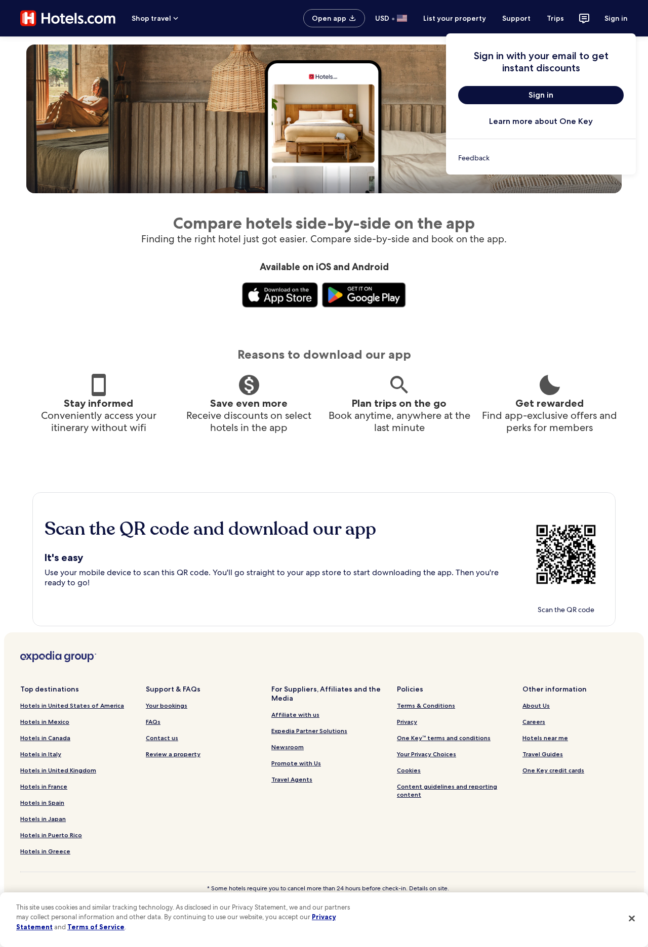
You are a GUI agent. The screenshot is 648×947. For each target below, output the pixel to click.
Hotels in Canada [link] (45, 738)
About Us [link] (536, 705)
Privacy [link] (407, 721)
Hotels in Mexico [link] (44, 721)
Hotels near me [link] (545, 738)
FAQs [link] (153, 721)
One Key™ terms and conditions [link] (444, 738)
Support (516, 18)
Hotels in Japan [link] (43, 819)
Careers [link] (533, 721)
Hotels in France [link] (43, 786)
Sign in (616, 18)
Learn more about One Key (541, 121)
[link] (541, 157)
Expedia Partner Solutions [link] (309, 731)
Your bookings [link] (166, 705)
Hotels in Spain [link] (42, 802)
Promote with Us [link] (296, 763)
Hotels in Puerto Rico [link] (51, 835)
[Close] (632, 918)
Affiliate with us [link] (295, 714)
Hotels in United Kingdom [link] (58, 770)
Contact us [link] (162, 738)
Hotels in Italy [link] (40, 754)
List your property (454, 18)
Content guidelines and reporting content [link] (447, 790)
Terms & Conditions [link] (426, 705)
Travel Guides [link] (542, 754)
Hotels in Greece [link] (45, 851)
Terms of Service (96, 927)
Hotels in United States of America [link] (72, 705)
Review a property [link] (173, 754)
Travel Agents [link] (291, 779)
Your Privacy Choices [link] (426, 754)
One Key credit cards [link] (553, 770)
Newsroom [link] (287, 747)
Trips (555, 18)
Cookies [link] (409, 770)
